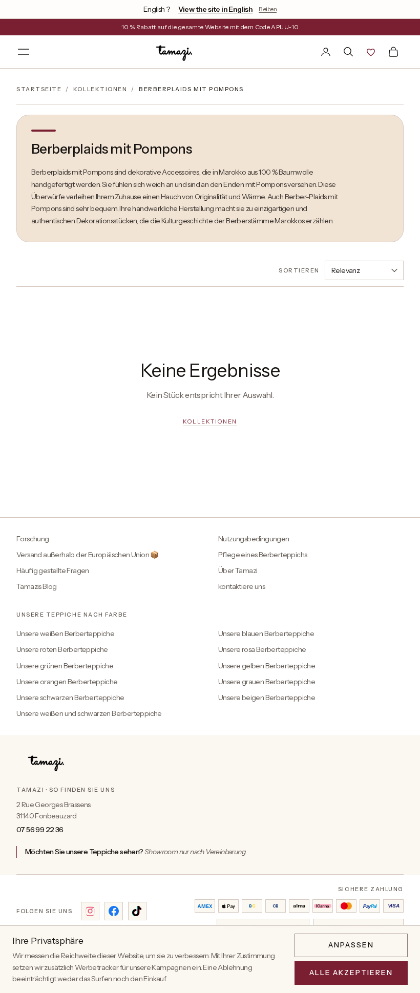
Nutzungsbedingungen (253, 538)
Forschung (32, 538)
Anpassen (351, 944)
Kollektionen (100, 89)
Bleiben (268, 9)
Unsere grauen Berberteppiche (266, 681)
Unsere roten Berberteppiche (62, 649)
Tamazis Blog (36, 586)
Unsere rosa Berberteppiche (262, 649)
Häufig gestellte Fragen (52, 570)
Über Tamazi (237, 570)
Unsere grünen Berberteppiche (64, 665)
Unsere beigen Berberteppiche (266, 697)
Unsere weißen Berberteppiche (65, 633)
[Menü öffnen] (23, 51)
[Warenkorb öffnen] (393, 51)
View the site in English (215, 9)
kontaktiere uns (241, 586)
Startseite (38, 89)
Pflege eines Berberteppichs (262, 554)
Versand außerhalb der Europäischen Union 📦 (87, 554)
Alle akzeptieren (351, 972)
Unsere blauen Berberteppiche (266, 633)
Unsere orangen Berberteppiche (67, 681)
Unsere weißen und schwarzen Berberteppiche (89, 713)
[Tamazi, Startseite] (175, 51)
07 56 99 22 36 (40, 829)
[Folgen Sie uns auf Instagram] (90, 911)
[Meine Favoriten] (371, 51)
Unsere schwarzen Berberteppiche (70, 697)
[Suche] (348, 51)
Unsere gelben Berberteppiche (266, 665)
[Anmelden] (326, 51)
